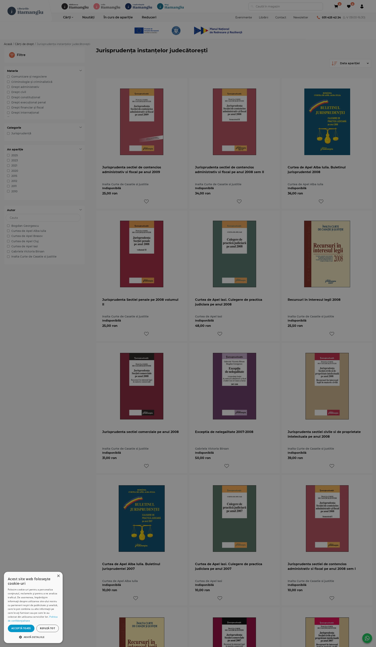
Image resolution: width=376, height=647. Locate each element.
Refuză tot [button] (47, 628)
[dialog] (33, 607)
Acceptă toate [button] (21, 628)
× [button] (58, 576)
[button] (33, 637)
